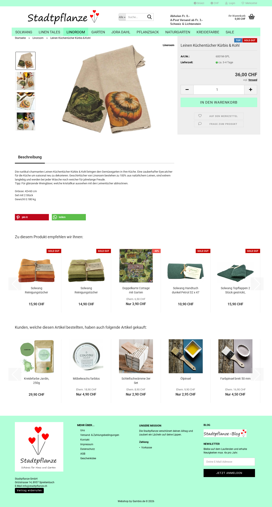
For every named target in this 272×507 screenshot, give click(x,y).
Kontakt (84, 439)
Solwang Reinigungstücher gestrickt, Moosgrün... (86, 290)
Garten (98, 32)
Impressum (86, 444)
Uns (82, 430)
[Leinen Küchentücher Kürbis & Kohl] (106, 90)
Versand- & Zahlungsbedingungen (99, 435)
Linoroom (76, 32)
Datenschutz (87, 449)
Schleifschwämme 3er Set (136, 380)
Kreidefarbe (208, 32)
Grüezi (200, 3)
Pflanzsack (148, 32)
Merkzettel (250, 3)
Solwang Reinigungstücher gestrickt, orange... (36, 290)
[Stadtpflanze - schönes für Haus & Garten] (63, 17)
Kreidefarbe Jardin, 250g (36, 380)
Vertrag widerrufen (29, 490)
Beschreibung (30, 157)
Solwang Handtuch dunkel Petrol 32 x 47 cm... (185, 290)
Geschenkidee (88, 458)
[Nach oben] (260, 501)
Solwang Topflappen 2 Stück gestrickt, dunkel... (235, 290)
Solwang (23, 32)
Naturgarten (177, 32)
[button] (214, 3)
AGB (82, 453)
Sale (230, 32)
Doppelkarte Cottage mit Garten (136, 290)
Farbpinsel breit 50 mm (235, 378)
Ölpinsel (185, 378)
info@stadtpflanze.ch (35, 485)
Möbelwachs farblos (86, 378)
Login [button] (231, 3)
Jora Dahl (120, 32)
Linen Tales (49, 32)
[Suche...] (150, 17)
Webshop (123, 501)
